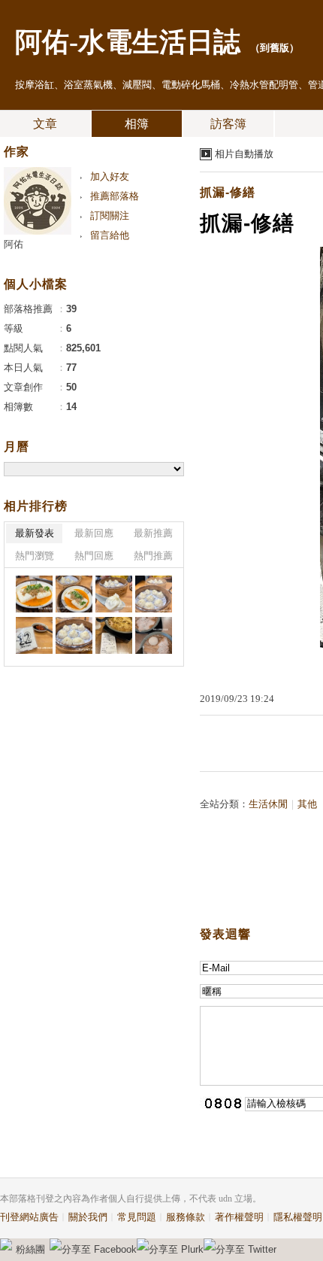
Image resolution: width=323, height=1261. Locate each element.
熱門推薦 (153, 555)
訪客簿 (228, 123)
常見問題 (136, 1217)
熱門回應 (93, 555)
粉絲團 (30, 1249)
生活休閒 (268, 804)
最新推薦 (153, 533)
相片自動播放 (244, 154)
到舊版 (274, 47)
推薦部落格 (114, 196)
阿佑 (13, 244)
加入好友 (109, 176)
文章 (45, 123)
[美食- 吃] (34, 594)
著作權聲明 (239, 1217)
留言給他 (109, 235)
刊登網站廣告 (29, 1217)
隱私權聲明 (297, 1217)
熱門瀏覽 (34, 555)
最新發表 (34, 533)
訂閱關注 (109, 215)
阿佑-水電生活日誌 (127, 42)
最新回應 (93, 533)
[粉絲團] (6, 1244)
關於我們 (87, 1217)
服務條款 (185, 1217)
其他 (307, 804)
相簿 (137, 123)
